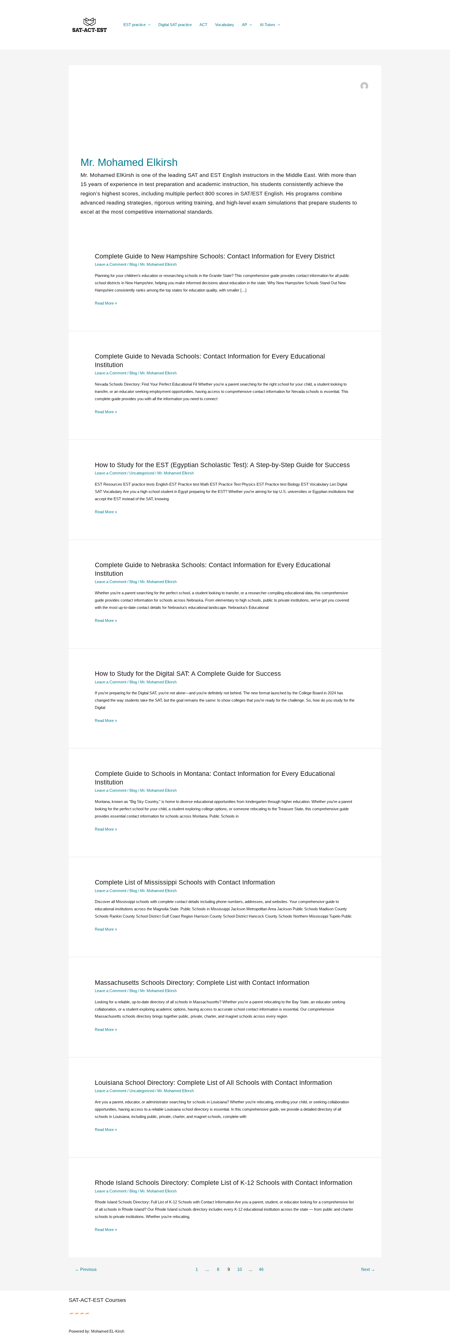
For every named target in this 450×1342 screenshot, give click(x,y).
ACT (203, 24)
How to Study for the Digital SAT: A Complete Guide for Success (188, 673)
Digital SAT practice (175, 24)
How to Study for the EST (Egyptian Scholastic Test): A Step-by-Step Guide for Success (222, 464)
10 (239, 1269)
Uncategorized (141, 473)
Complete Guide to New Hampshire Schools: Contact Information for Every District (215, 256)
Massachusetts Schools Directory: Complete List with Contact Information (202, 982)
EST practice (134, 24)
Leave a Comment (110, 264)
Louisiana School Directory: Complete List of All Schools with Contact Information (213, 1082)
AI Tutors (267, 24)
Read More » (106, 304)
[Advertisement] (219, 115)
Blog (133, 264)
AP (244, 24)
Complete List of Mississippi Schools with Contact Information (185, 882)
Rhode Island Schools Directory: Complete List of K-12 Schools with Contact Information (223, 1182)
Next (368, 1269)
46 (261, 1269)
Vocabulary (224, 24)
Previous (86, 1269)
